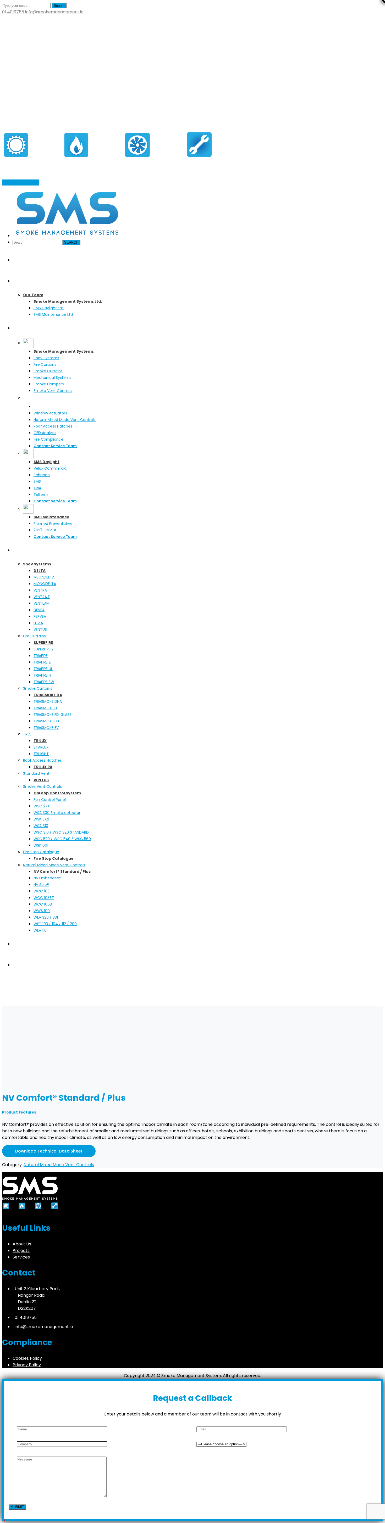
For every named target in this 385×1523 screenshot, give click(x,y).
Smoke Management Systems (56, 1002)
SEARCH (71, 242)
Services (21, 1257)
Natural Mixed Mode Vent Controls (59, 1165)
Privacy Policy (27, 1365)
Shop (19, 1002)
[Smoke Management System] (107, 173)
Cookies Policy (27, 1358)
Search (59, 6)
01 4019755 (13, 12)
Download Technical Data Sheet (48, 1151)
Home (8, 1002)
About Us (22, 1244)
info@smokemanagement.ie (54, 12)
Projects (21, 1250)
